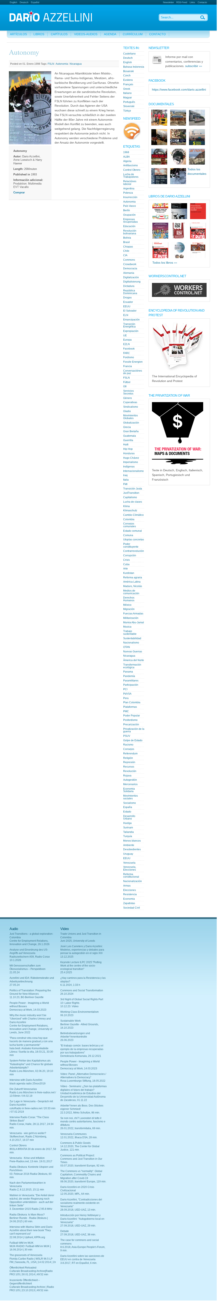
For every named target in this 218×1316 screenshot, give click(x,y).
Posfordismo (130, 720)
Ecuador (128, 302)
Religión (128, 758)
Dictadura (128, 286)
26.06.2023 (66, 1040)
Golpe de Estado (132, 740)
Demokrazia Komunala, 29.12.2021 (80, 1056)
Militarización (130, 618)
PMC (126, 711)
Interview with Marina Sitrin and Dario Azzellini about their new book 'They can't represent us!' (31, 1230)
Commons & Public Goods (75, 1143)
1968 (126, 152)
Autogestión (130, 780)
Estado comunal (132, 531)
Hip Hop (128, 449)
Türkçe (127, 110)
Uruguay (128, 854)
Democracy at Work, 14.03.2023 (28, 1009)
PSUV (126, 736)
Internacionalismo (133, 471)
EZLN (126, 344)
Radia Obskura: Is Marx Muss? (27, 1214)
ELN (125, 315)
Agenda (110, 34)
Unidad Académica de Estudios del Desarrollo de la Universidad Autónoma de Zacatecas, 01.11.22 (83, 1096)
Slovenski (128, 106)
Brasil (126, 242)
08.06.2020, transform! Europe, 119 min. (83, 1181)
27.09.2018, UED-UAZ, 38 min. (78, 1234)
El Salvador (130, 310)
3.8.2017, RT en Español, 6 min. (78, 1263)
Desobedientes (132, 849)
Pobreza (128, 193)
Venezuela (129, 862)
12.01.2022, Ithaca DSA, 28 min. (78, 1137)
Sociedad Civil (131, 907)
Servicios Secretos (128, 392)
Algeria (127, 161)
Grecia (127, 427)
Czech (127, 75)
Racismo (128, 744)
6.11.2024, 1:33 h (70, 985)
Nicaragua (76, 64)
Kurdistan (128, 573)
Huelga (127, 823)
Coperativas (130, 402)
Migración (129, 609)
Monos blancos (132, 840)
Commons (129, 260)
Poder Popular (131, 715)
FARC (126, 353)
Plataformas (130, 707)
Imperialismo (130, 462)
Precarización (131, 724)
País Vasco (129, 206)
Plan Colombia (131, 702)
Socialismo (129, 803)
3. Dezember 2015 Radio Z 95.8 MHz (31, 1209)
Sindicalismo (130, 407)
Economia (129, 899)
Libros (38, 34)
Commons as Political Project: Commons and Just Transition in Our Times (81, 1159)
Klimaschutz (130, 510)
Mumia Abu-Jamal (133, 622)
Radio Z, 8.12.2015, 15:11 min (27, 1189)
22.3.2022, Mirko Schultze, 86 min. (80, 1112)
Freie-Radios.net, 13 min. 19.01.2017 (31, 1161)
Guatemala (129, 436)
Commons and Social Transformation (81, 990)
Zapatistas (129, 903)
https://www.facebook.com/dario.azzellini (179, 89)
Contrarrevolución (133, 551)
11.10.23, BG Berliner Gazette (27, 997)
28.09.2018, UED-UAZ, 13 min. (78, 1209)
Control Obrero (131, 170)
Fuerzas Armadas (133, 613)
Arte (125, 568)
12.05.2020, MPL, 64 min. (75, 1194)
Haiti (125, 444)
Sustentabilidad (132, 638)
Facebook (129, 348)
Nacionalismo (131, 642)
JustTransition (131, 493)
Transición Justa (132, 488)
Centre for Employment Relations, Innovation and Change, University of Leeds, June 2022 (31, 1029)
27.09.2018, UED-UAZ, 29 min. (78, 1225)
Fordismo (128, 357)
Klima (126, 506)
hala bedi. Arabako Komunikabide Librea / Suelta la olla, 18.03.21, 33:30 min (31, 1051)
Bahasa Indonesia (133, 67)
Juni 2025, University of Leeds (77, 941)
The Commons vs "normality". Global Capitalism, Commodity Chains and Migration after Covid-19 (81, 1174)
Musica (127, 626)
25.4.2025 (66, 972)
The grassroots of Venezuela (26, 1255)
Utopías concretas (133, 539)
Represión (129, 762)
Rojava (127, 775)
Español (35, 2)
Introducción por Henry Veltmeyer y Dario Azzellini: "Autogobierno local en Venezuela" (82, 1218)
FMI (125, 484)
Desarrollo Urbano (129, 817)
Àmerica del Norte (133, 660)
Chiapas (128, 246)
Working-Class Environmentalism (79, 1012)
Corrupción (129, 555)
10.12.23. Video (69, 1006)
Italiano (127, 93)
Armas (127, 885)
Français (128, 84)
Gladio (127, 411)
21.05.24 (15, 972)
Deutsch (24, 2)
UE (125, 335)
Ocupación (129, 215)
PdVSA (127, 693)
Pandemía (129, 676)
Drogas (127, 297)
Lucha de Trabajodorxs (130, 175)
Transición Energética (129, 325)
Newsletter (168, 2)
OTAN (126, 647)
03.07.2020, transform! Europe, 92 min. (82, 1165)
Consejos (128, 749)
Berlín (126, 210)
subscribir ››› (193, 66)
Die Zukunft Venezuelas (23, 1089)
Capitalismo (130, 497)
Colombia (128, 519)
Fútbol (126, 382)
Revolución (129, 771)
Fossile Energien (133, 362)
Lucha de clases (132, 502)
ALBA (126, 156)
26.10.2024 (66, 994)
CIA (125, 255)
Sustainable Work (70, 1021)
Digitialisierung (132, 281)
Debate (64, 1231)
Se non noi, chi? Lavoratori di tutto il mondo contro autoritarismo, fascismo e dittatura (82, 1121)
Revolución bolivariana (129, 232)
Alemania (128, 273)
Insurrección (130, 197)
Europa (127, 339)
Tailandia (128, 832)
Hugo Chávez (131, 458)
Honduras (129, 453)
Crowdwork (129, 264)
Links (192, 2)
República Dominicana (130, 292)
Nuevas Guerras (132, 651)
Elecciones (129, 890)
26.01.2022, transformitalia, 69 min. (80, 1128)
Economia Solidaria (129, 790)
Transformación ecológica (132, 666)
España (127, 807)
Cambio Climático (133, 515)
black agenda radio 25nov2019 (28, 1083)
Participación (130, 685)
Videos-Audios (85, 34)
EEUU (126, 306)
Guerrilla (128, 440)
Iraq (125, 475)
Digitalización (131, 277)
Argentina (128, 188)
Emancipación (131, 319)
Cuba (126, 564)
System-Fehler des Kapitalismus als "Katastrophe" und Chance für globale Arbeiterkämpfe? (31, 1064)
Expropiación (130, 331)
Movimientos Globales (130, 417)
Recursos (128, 766)
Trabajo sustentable (130, 632)
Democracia (130, 268)
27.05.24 (15, 985)
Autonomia (62, 64)
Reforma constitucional (131, 875)
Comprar (19, 192)
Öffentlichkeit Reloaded (23, 1267)
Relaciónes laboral (129, 182)
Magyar (127, 97)
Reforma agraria (132, 577)
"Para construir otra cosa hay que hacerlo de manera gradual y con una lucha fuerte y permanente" (31, 1041)
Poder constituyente (130, 545)
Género (127, 398)
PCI (125, 689)
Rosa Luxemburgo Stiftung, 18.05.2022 (82, 1081)
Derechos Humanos (128, 599)
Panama (128, 671)
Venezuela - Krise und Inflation (27, 1158)
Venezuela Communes (73, 1134)
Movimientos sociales (130, 797)
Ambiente (128, 845)
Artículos (18, 34)
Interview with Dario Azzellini (26, 1080)
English (13, 2)
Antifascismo (130, 165)
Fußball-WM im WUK (21, 1243)
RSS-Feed (181, 2)
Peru (126, 698)
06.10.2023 (66, 1015)
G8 (125, 386)
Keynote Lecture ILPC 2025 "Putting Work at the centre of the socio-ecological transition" (81, 965)
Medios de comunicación (131, 592)
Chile (126, 251)
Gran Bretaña (131, 431)
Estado (127, 811)
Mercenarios (130, 784)
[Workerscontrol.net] (179, 296)
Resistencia (130, 894)
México (127, 605)
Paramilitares (130, 680)
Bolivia (127, 237)
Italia (126, 479)
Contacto (202, 2)
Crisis (126, 560)
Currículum (133, 34)
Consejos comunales (129, 525)
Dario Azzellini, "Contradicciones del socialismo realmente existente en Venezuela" (81, 1203)
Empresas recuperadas (130, 220)
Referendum (130, 753)
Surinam (128, 827)
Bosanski (128, 71)
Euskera (128, 80)
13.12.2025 (66, 956)
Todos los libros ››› (164, 262)
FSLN (51, 64)
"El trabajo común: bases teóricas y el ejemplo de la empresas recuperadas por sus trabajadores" (81, 1049)
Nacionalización (132, 881)
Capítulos (59, 34)
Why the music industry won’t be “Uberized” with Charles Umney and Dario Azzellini (30, 1018)
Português (129, 102)
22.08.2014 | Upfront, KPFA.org (27, 1237)
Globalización (131, 422)
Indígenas (129, 466)
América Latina (132, 581)
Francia (127, 366)
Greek (126, 89)
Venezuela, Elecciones (129, 868)
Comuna (128, 535)
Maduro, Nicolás (132, 586)
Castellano (129, 53)
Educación (129, 226)
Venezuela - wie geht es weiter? (28, 1133)
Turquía (127, 836)
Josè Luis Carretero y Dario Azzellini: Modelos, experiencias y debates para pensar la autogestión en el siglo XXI (82, 949)
